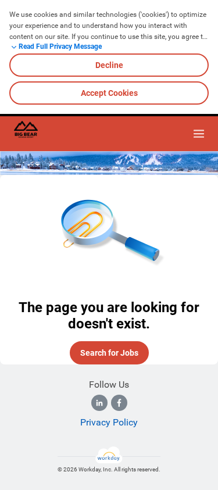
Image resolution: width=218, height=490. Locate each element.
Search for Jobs (109, 352)
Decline (109, 65)
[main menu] (199, 133)
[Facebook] (119, 403)
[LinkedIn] (99, 403)
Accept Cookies (109, 93)
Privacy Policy (109, 422)
